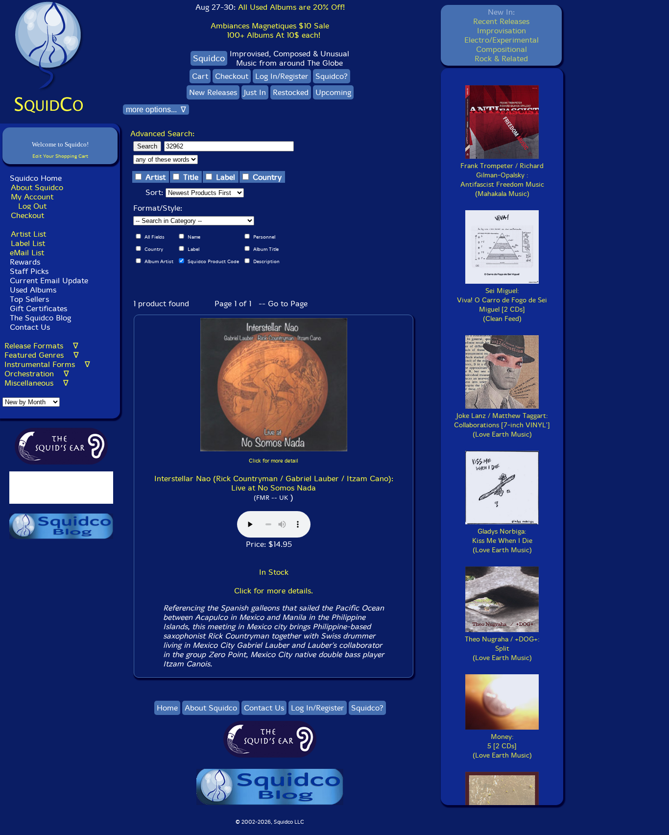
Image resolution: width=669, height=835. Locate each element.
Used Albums (33, 290)
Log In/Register (282, 76)
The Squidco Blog (40, 317)
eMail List (27, 252)
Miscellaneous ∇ (36, 383)
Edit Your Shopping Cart (60, 156)
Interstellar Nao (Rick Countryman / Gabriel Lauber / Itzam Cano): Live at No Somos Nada (273, 483)
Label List (28, 243)
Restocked (291, 92)
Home (167, 707)
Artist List (28, 234)
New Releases (213, 92)
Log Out (32, 206)
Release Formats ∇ (41, 345)
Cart (200, 76)
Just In (255, 92)
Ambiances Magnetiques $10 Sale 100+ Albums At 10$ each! (270, 30)
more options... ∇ (156, 109)
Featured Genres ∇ (41, 355)
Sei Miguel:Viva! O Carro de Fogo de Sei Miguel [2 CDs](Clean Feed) (502, 305)
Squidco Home (36, 178)
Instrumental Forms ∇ (47, 364)
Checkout (27, 215)
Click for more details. (273, 590)
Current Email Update (47, 280)
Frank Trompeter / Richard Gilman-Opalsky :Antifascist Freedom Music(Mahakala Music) (502, 180)
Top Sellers (29, 299)
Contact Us (28, 327)
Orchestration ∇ (36, 373)
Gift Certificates (38, 308)
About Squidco (37, 187)
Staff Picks (29, 271)
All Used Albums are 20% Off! (291, 7)
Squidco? (331, 76)
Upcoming (333, 92)
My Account (32, 196)
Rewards (25, 262)
